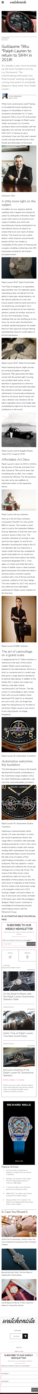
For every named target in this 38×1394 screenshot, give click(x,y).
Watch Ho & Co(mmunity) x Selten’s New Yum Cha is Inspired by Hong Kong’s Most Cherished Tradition (19, 1242)
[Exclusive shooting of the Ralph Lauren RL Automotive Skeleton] (19, 1057)
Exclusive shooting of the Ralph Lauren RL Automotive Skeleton (18, 1072)
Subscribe (17, 1330)
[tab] (10, 955)
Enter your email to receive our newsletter (16, 940)
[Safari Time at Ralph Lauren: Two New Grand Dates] (19, 1020)
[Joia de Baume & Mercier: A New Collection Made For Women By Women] (19, 1290)
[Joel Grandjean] (5, 96)
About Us (19, 1347)
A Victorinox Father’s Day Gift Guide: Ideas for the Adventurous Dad (18, 1188)
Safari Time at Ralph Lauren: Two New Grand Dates (18, 1035)
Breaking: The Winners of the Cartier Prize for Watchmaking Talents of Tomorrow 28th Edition (18, 1181)
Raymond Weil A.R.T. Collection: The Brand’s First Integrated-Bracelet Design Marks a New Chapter (19, 1202)
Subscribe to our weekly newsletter (19, 926)
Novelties (6, 965)
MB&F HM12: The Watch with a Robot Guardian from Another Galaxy (19, 1195)
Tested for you (8, 1007)
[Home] (19, 2)
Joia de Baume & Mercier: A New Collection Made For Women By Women (17, 1304)
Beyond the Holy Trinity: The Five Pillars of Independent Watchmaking (17, 1273)
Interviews (5, 38)
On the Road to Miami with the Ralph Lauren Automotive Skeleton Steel (18, 996)
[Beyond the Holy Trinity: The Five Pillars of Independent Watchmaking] (19, 1259)
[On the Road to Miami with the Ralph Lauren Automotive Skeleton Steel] (19, 981)
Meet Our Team (19, 1351)
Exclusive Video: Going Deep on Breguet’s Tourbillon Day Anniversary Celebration (18, 1172)
